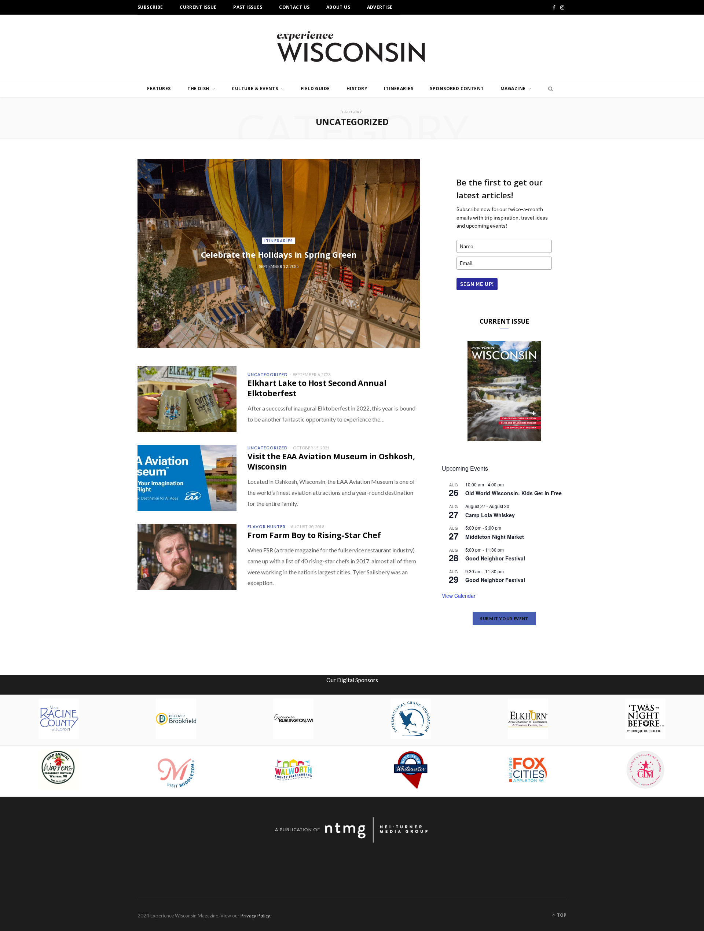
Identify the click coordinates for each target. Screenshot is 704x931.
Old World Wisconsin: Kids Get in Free (513, 493)
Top (561, 915)
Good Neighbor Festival (495, 558)
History (356, 88)
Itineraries (398, 88)
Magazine (512, 88)
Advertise (380, 7)
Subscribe (150, 7)
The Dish (198, 88)
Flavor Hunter (266, 526)
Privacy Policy (255, 916)
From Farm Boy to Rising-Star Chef (314, 535)
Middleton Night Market (494, 536)
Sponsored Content (457, 88)
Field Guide (315, 88)
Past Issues (248, 7)
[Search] (548, 88)
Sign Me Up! (477, 284)
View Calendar (459, 595)
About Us (338, 7)
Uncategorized (267, 374)
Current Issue (198, 7)
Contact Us (294, 7)
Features (158, 88)
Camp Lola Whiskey (490, 515)
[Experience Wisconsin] (352, 47)
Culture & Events (255, 88)
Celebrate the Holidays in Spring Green (279, 254)
